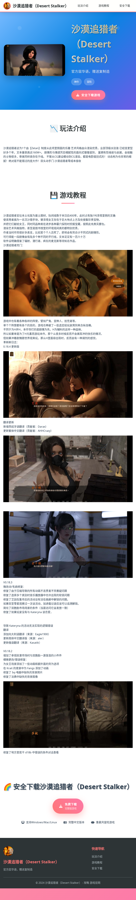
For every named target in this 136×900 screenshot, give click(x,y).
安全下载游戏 (90, 95)
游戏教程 (104, 5)
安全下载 (124, 5)
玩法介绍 (83, 5)
